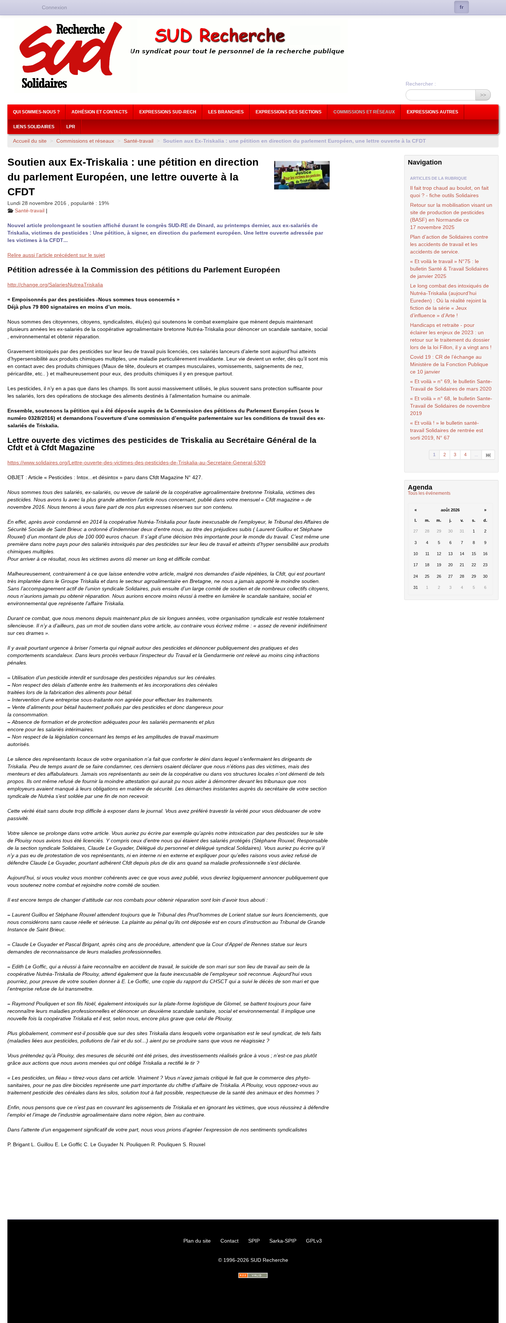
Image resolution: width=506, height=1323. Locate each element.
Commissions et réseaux (364, 112)
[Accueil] (253, 56)
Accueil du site (30, 141)
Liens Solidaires (33, 126)
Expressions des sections (289, 112)
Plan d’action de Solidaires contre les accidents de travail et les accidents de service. (449, 244)
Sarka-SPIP (282, 1241)
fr (461, 7)
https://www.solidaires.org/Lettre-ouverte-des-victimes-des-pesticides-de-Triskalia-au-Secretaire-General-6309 (136, 462)
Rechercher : (421, 84)
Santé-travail (138, 141)
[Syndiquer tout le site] (253, 1275)
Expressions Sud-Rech (167, 112)
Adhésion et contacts (99, 112)
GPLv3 (314, 1241)
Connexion (54, 7)
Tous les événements (429, 493)
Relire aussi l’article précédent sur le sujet (56, 255)
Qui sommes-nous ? (36, 112)
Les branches (226, 112)
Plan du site (197, 1241)
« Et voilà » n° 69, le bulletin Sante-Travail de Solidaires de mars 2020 (451, 385)
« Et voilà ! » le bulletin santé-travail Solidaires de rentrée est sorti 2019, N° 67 (446, 430)
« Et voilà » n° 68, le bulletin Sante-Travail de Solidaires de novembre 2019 (451, 405)
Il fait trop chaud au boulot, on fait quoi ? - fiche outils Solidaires (449, 191)
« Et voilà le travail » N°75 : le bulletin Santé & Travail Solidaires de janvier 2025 (449, 268)
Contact (229, 1241)
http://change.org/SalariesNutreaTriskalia (55, 285)
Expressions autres (432, 112)
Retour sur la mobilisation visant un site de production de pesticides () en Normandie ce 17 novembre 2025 (451, 216)
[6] (488, 455)
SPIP (254, 1241)
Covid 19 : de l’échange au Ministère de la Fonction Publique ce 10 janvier (449, 364)
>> (483, 95)
